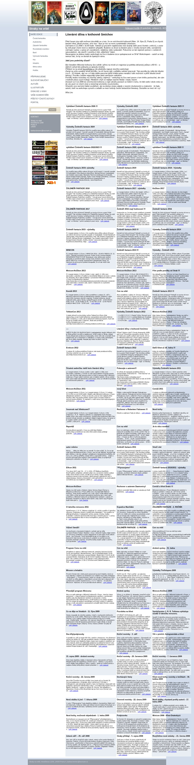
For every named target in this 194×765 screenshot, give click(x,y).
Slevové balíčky (40, 80)
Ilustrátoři (37, 87)
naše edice (36, 34)
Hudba (35, 70)
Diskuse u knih (38, 91)
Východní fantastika (40, 56)
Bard (34, 53)
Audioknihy (37, 42)
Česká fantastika (39, 38)
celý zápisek (103, 118)
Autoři (34, 84)
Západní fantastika (40, 45)
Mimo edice (37, 67)
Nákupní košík (132, 28)
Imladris (36, 63)
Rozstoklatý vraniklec (41, 49)
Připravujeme (38, 76)
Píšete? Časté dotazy (42, 99)
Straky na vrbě (39, 28)
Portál (35, 102)
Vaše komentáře (40, 95)
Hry (34, 60)
